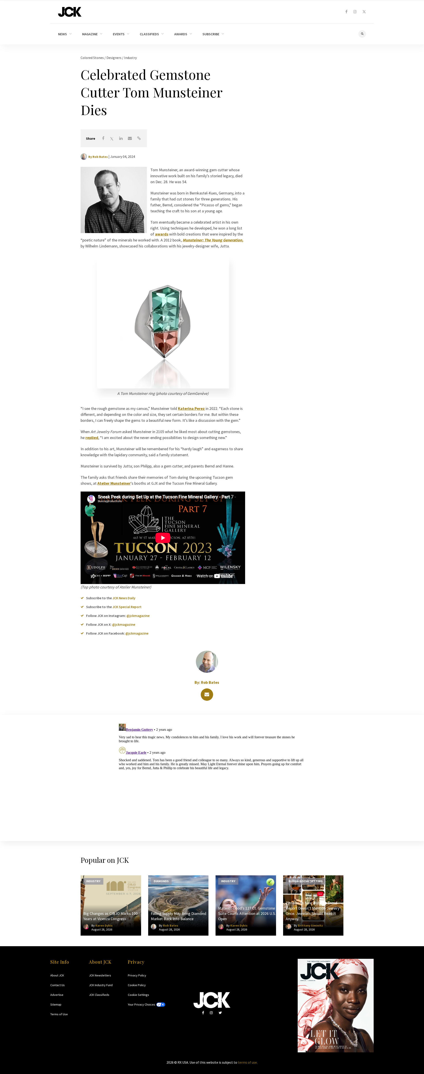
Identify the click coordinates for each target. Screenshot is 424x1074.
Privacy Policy (137, 975)
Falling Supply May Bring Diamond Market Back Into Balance (178, 916)
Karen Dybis (104, 925)
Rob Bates (100, 157)
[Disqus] (212, 777)
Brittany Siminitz (310, 925)
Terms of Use (59, 1014)
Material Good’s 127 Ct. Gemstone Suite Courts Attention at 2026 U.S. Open (247, 913)
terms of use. (247, 1062)
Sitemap (55, 1004)
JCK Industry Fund (101, 985)
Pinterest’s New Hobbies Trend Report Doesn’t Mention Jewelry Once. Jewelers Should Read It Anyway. (312, 910)
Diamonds (161, 881)
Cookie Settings (138, 995)
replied (91, 437)
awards (161, 234)
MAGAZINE (90, 34)
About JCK (57, 975)
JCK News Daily (123, 598)
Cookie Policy (137, 985)
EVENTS (119, 34)
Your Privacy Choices (141, 1004)
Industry (130, 57)
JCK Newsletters (100, 975)
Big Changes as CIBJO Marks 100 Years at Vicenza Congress (110, 916)
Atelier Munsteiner (114, 483)
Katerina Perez (191, 408)
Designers (114, 57)
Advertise (56, 995)
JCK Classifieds (99, 995)
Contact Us (57, 985)
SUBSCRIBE (211, 34)
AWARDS (180, 34)
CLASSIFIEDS (149, 34)
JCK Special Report (127, 607)
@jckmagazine (138, 615)
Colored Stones (92, 57)
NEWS (62, 34)
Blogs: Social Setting (306, 881)
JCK (69, 12)
